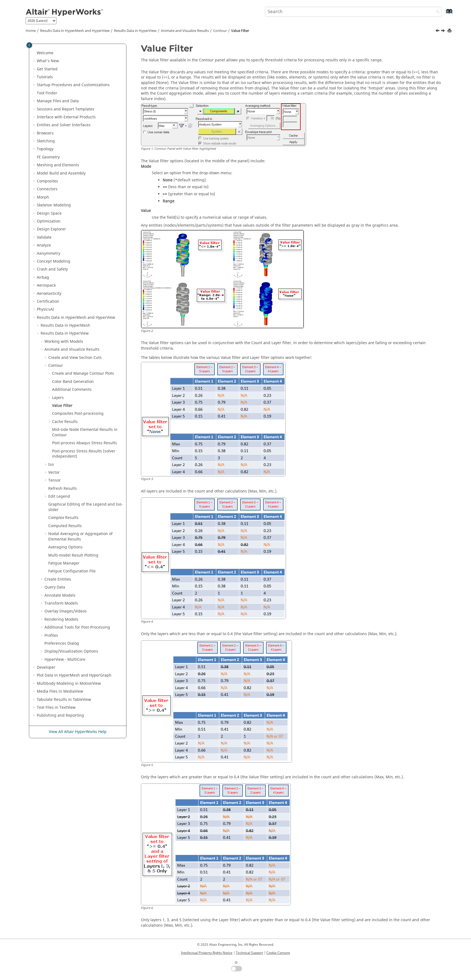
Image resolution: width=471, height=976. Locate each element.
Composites (47, 181)
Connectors (47, 189)
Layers (58, 398)
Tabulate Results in (64, 699)
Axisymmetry (48, 253)
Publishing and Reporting (60, 715)
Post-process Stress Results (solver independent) (83, 454)
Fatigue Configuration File (72, 571)
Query (54, 587)
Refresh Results (62, 488)
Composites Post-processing (78, 413)
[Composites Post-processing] (443, 31)
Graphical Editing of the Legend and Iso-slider (85, 507)
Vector (54, 472)
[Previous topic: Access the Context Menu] (438, 31)
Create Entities (57, 579)
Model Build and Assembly (61, 173)
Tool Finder (47, 93)
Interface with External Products (66, 117)
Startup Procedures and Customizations (73, 85)
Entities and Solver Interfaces (63, 125)
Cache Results (65, 422)
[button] (34, 53)
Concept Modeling (53, 261)
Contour (220, 30)
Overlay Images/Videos (65, 611)
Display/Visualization (71, 651)
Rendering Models (61, 619)
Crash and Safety (52, 269)
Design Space (49, 213)
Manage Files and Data (58, 101)
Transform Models (61, 603)
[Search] (436, 12)
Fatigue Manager (64, 563)
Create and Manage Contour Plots (83, 373)
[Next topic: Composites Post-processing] (443, 31)
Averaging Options (65, 547)
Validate (44, 237)
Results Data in (135, 30)
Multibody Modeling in (69, 683)
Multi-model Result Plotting (73, 555)
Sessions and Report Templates (65, 109)
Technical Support (249, 952)
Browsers (45, 133)
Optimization (49, 221)
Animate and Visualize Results (185, 30)
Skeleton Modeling (54, 205)
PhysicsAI (45, 309)
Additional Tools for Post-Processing (77, 627)
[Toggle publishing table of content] (29, 45)
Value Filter (240, 30)
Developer (46, 667)
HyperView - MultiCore (64, 659)
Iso (51, 464)
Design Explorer (51, 229)
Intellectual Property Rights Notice (207, 952)
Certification (48, 301)
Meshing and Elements (58, 165)
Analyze (44, 245)
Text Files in (56, 707)
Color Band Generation (73, 382)
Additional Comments (72, 389)
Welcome (45, 53)
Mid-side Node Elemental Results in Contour (84, 432)
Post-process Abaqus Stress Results (84, 443)
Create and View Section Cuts (75, 358)
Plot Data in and (74, 675)
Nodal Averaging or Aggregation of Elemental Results (80, 536)
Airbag (43, 277)
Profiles (51, 635)
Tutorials (45, 77)
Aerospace (46, 285)
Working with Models (63, 341)
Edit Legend (59, 496)
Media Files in (60, 691)
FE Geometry (48, 157)
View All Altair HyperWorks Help (78, 732)
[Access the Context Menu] (438, 31)
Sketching (46, 141)
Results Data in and (75, 30)
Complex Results (63, 518)
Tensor (54, 480)
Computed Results (65, 526)
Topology (45, 149)
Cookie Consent (278, 952)
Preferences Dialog (61, 643)
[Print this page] (450, 31)
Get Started (47, 69)
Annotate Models (60, 595)
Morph (43, 197)
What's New (48, 61)
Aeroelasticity (49, 293)
